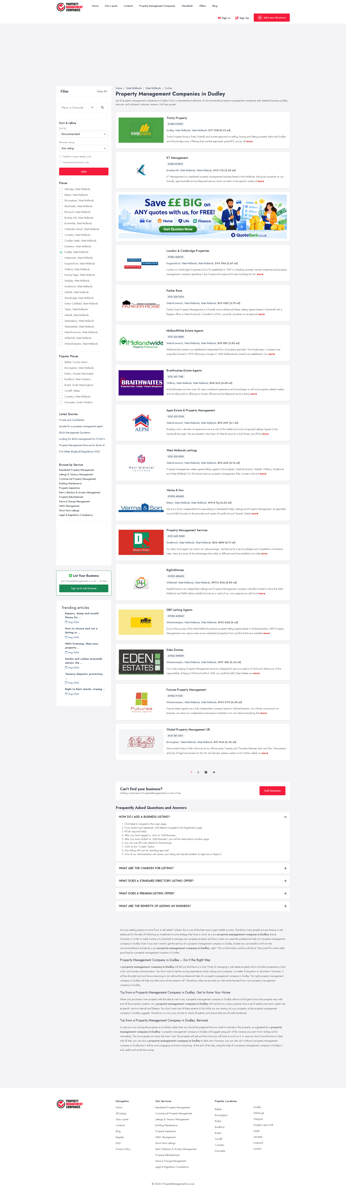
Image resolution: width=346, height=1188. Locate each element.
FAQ (118, 1143)
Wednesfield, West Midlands (79, 326)
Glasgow (258, 1119)
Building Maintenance (70, 483)
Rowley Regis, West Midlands (80, 275)
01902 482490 (176, 576)
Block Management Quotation (74, 432)
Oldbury (171, 383)
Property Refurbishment (71, 497)
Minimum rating (66, 142)
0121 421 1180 (175, 376)
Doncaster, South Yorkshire (78, 402)
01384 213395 (175, 124)
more (249, 141)
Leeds (257, 1131)
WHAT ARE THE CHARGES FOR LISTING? (146, 868)
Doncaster (220, 1151)
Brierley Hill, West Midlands (79, 217)
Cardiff (218, 1139)
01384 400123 (175, 257)
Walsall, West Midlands (76, 315)
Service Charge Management (74, 501)
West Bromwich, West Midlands (81, 332)
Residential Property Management (76, 470)
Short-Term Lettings (69, 510)
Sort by (62, 128)
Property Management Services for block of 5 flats (83, 445)
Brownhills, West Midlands (78, 223)
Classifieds (187, 6)
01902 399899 (176, 656)
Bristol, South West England (79, 385)
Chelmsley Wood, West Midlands (82, 229)
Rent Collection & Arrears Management (79, 492)
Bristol (218, 1133)
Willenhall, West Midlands (78, 338)
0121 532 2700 (176, 416)
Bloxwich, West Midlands (77, 212)
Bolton (218, 1121)
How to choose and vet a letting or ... (81, 630)
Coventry (219, 1145)
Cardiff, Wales (72, 391)
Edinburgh (259, 1113)
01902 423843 (176, 616)
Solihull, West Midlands (77, 292)
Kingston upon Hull (263, 1125)
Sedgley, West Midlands (77, 280)
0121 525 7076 (176, 296)
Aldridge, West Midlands (77, 189)
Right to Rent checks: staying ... (85, 689)
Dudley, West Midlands (76, 252)
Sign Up (244, 18)
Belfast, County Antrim (76, 362)
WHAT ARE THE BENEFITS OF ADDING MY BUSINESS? (155, 906)
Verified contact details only (77, 156)
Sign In (226, 18)
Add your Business (275, 17)
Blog (214, 6)
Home (95, 6)
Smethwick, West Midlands (78, 286)
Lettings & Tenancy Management (76, 474)
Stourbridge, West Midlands (79, 298)
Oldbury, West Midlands (77, 269)
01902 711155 (175, 696)
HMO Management (69, 506)
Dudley (170, 130)
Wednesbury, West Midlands (79, 320)
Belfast (218, 1109)
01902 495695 (176, 496)
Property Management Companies (157, 6)
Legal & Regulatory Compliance (75, 515)
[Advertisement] (173, 59)
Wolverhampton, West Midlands (81, 343)
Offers (202, 6)
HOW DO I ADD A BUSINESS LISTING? (144, 817)
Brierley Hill (173, 170)
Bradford (219, 1127)
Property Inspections (69, 488)
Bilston (170, 503)
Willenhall (172, 582)
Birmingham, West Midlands (79, 200)
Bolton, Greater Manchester (79, 373)
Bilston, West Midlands (76, 194)
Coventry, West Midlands (77, 235)
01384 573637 (175, 164)
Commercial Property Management (77, 479)
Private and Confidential (71, 420)
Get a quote (111, 6)
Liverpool (258, 1143)
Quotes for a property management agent (81, 426)
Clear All (102, 91)
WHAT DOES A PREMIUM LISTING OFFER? (146, 893)
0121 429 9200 (176, 536)
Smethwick (172, 542)
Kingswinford (173, 263)
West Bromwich (175, 303)
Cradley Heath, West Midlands (80, 240)
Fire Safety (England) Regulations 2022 (79, 451)
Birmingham (173, 742)
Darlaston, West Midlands (78, 246)
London (257, 1149)
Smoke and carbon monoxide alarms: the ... (83, 661)
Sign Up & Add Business (83, 588)
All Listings (121, 1113)
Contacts (128, 6)
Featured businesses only (76, 162)
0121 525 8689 (176, 337)
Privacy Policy (123, 1149)
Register (120, 1137)
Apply (84, 171)
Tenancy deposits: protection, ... (84, 676)
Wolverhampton (175, 622)
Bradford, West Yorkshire (78, 379)
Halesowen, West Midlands (79, 258)
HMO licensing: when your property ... (81, 646)
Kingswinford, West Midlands (80, 263)
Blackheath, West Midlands (78, 206)
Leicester (258, 1137)
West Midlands (182, 130)
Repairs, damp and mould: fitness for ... (82, 615)
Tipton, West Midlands (76, 309)
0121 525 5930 (176, 456)
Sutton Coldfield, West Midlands (81, 303)
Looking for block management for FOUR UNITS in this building (83, 439)
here (132, 824)
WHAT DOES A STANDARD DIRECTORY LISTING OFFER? (156, 881)
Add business (272, 791)
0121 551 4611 (175, 735)
